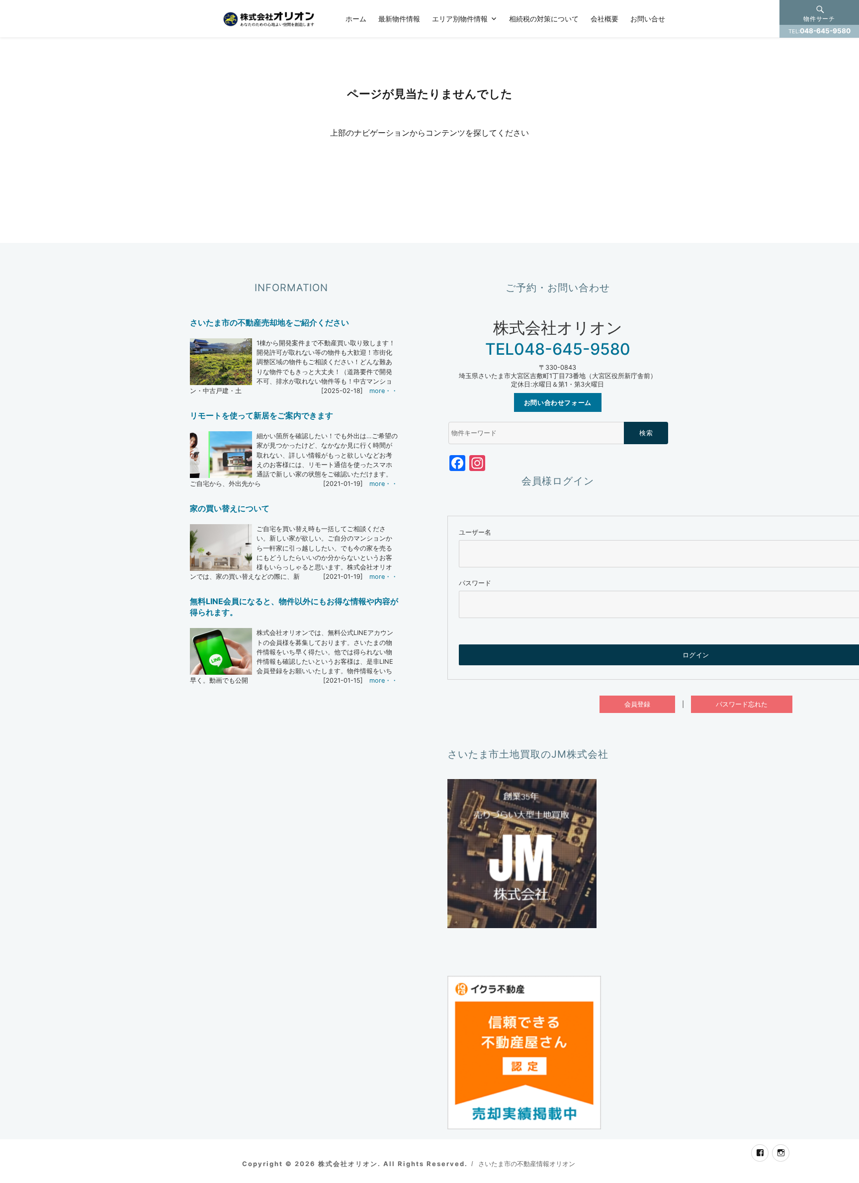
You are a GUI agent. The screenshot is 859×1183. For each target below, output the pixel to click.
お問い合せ (647, 18)
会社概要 (604, 18)
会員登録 (637, 704)
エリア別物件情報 (460, 18)
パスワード (475, 583)
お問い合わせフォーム (558, 402)
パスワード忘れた (742, 704)
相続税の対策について (544, 18)
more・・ (383, 390)
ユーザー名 (475, 532)
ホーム (355, 18)
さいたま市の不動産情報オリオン (526, 1164)
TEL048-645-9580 (557, 349)
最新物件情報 (399, 18)
